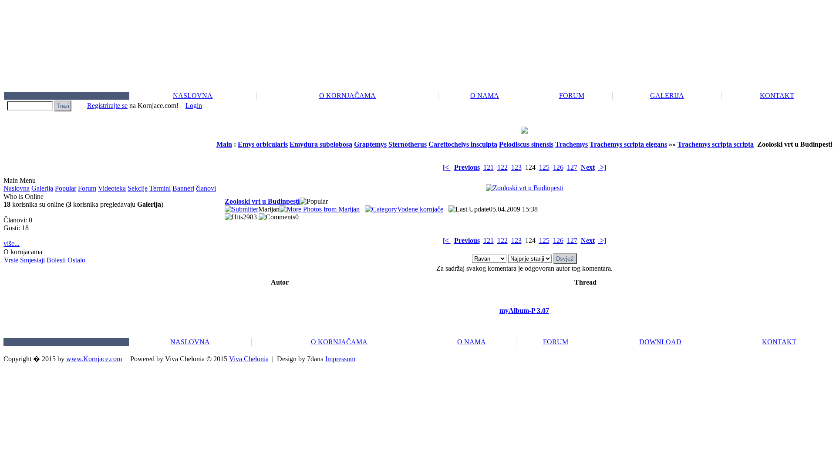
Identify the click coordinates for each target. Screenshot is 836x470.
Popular (65, 188)
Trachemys (571, 144)
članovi (206, 188)
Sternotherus (407, 144)
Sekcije (138, 188)
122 (502, 167)
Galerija (42, 188)
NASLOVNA (192, 95)
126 (558, 167)
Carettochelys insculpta (462, 144)
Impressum (340, 359)
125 (544, 167)
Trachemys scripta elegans (628, 144)
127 (572, 167)
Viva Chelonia (249, 359)
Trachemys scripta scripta (716, 144)
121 (488, 167)
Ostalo (76, 260)
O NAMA (484, 95)
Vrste (11, 260)
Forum (87, 188)
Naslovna (16, 188)
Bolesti (56, 260)
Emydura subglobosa (321, 144)
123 (516, 167)
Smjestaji (32, 260)
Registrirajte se (107, 105)
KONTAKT (777, 95)
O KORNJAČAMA (347, 95)
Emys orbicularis (263, 144)
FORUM (571, 95)
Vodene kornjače (420, 209)
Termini (160, 188)
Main (224, 144)
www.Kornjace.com (94, 359)
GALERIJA (667, 95)
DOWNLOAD (660, 342)
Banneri (183, 188)
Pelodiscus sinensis (526, 144)
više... (11, 243)
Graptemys (370, 144)
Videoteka (112, 188)
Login (193, 105)
